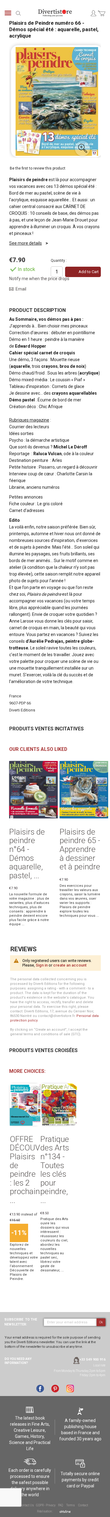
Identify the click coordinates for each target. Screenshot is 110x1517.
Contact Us (27, 1505)
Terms (70, 1505)
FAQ (60, 1505)
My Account (93, 13)
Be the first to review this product (37, 168)
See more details (25, 243)
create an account (69, 965)
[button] (82, 148)
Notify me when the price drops (39, 278)
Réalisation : (45, 1511)
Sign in (42, 965)
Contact (83, 1505)
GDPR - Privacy (45, 1505)
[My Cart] (101, 17)
